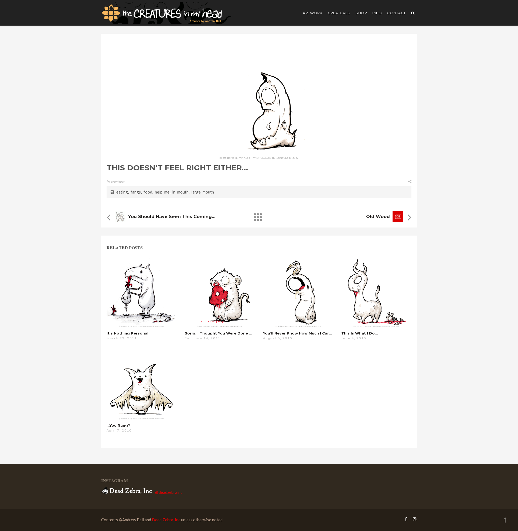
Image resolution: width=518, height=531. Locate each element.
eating (122, 191)
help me (162, 191)
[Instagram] (413, 519)
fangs (136, 191)
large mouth (202, 191)
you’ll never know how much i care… (298, 333)
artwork (312, 13)
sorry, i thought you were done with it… (225, 333)
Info (377, 13)
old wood (378, 216)
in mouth (180, 191)
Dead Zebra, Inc (166, 519)
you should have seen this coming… (171, 216)
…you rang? (118, 425)
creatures (339, 13)
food (148, 191)
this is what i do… (359, 333)
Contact (396, 13)
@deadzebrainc (168, 492)
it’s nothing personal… (129, 333)
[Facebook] (406, 519)
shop (361, 13)
